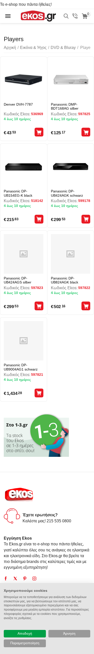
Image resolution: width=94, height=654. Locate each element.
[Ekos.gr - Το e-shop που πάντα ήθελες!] (38, 16)
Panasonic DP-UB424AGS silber (17, 280)
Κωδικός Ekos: (17, 114)
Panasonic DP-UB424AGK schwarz (67, 193)
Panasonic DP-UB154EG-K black (18, 193)
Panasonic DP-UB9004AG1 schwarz (21, 367)
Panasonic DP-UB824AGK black (64, 280)
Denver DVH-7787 (18, 104)
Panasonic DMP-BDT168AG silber (64, 106)
